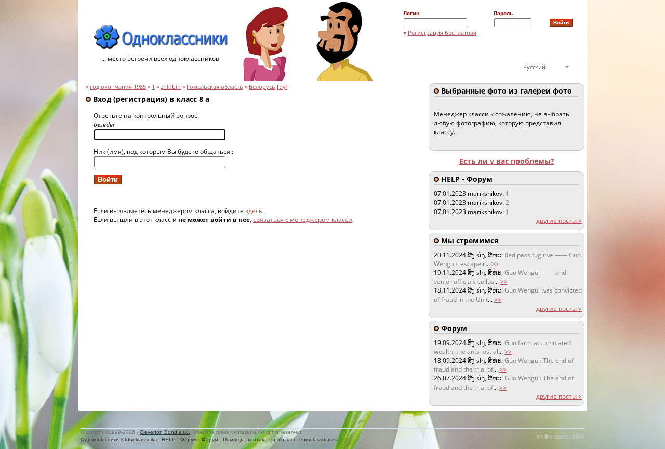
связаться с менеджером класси (302, 219)
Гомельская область (215, 86)
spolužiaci (283, 439)
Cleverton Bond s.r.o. (165, 432)
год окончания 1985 (118, 86)
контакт (257, 439)
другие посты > (559, 220)
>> (495, 263)
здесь (253, 210)
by (282, 86)
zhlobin (171, 86)
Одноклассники (100, 439)
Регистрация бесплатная (442, 32)
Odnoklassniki (138, 439)
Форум (210, 439)
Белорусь (262, 86)
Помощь (233, 439)
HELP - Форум (179, 439)
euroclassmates (318, 439)
